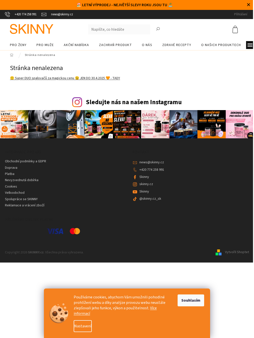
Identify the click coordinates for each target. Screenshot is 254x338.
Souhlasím (190, 300)
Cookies (11, 186)
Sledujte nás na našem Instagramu (134, 102)
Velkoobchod (15, 192)
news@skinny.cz (151, 162)
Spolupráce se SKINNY (21, 199)
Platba (9, 173)
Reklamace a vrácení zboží (24, 205)
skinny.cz (146, 184)
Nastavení (82, 326)
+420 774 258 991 (151, 169)
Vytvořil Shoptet (237, 252)
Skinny (144, 176)
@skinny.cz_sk (150, 198)
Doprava (11, 167)
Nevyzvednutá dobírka (21, 180)
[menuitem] (18, 45)
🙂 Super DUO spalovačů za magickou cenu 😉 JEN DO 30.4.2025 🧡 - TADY (65, 78)
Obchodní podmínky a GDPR (25, 161)
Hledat (158, 29)
